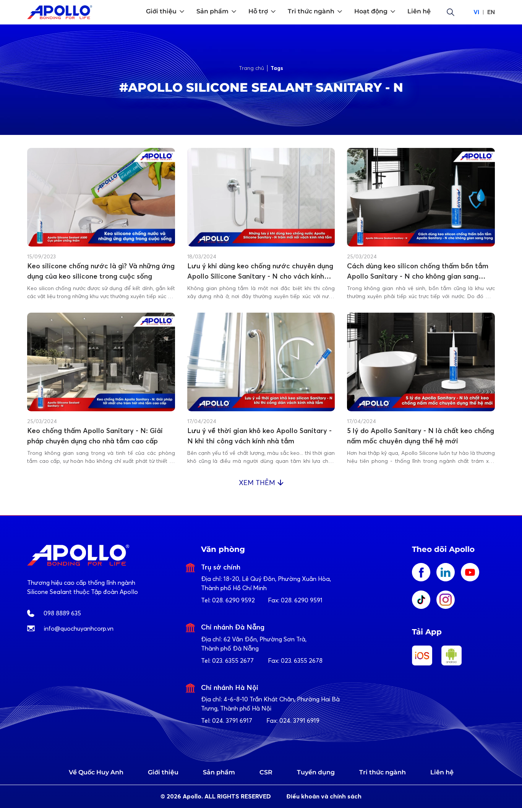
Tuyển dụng (316, 772)
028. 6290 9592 (233, 600)
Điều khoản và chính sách (324, 796)
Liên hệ (442, 772)
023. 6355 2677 (233, 660)
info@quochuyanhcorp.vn (78, 628)
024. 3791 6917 (232, 720)
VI (476, 12)
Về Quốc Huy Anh (96, 772)
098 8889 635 (62, 613)
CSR (265, 772)
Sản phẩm (219, 772)
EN (491, 12)
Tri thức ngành (382, 772)
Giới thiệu (163, 772)
